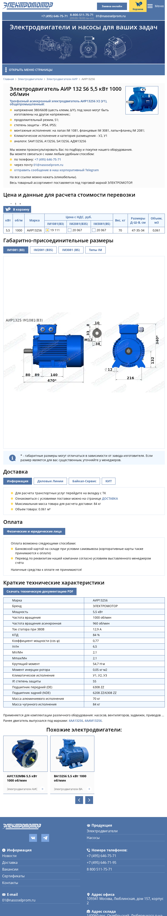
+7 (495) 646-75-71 (54, 16)
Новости (9, 855)
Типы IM (95, 250)
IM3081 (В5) (71, 250)
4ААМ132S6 (93, 720)
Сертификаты (13, 876)
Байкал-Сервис (84, 481)
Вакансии (10, 869)
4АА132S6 (76, 720)
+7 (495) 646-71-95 (101, 862)
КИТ (108, 481)
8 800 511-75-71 (99, 869)
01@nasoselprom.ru (111, 16)
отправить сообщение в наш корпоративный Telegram (56, 170)
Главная (8, 79)
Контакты (10, 882)
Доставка (10, 862)
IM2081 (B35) (43, 250)
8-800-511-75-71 (82, 15)
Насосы (93, 837)
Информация (17, 481)
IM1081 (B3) (16, 250)
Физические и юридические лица (34, 531)
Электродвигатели (30, 79)
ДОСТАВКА (110, 498)
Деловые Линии (50, 481)
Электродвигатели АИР (62, 79)
